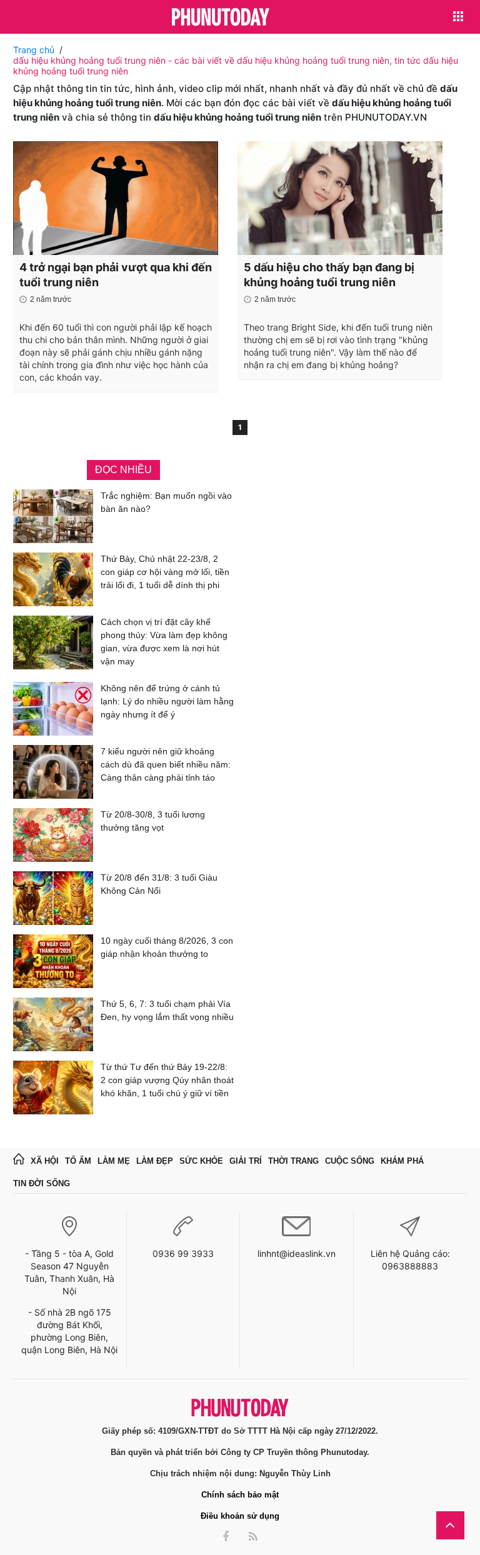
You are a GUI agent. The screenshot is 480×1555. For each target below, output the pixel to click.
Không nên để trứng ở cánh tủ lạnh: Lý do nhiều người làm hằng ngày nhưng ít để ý (167, 701)
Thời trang (293, 1161)
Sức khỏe (201, 1161)
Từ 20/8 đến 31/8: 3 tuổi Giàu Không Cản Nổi (159, 884)
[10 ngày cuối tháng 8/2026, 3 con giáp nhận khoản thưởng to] (53, 961)
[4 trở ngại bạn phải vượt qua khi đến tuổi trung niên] (115, 198)
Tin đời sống (41, 1183)
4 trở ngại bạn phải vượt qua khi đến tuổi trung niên (115, 275)
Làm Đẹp (154, 1161)
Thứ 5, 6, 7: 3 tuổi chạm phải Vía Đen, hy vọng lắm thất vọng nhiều (167, 1010)
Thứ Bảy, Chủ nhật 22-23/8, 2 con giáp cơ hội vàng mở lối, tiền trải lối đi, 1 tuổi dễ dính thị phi (165, 572)
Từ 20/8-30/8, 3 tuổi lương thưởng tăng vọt (153, 820)
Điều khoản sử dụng (240, 1516)
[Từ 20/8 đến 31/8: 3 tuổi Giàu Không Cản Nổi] (53, 898)
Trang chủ (33, 49)
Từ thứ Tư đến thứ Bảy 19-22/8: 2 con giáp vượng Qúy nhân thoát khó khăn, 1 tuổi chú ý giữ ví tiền (167, 1080)
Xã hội (45, 1161)
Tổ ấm (78, 1161)
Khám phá (402, 1161)
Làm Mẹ (114, 1161)
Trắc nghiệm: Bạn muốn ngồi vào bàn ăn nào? (166, 502)
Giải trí (245, 1161)
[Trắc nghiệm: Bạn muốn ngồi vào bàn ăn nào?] (53, 516)
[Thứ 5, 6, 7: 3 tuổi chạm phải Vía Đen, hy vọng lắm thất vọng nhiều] (53, 1024)
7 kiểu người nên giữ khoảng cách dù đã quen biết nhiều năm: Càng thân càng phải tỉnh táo (166, 764)
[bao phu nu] (220, 18)
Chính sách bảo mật (240, 1494)
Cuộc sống (349, 1161)
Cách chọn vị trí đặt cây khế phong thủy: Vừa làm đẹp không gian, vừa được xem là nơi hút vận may (164, 641)
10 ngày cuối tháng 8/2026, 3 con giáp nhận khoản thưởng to (167, 947)
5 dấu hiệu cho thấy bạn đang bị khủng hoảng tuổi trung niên (329, 275)
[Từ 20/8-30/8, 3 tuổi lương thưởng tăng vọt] (53, 835)
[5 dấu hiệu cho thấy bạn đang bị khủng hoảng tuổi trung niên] (340, 198)
